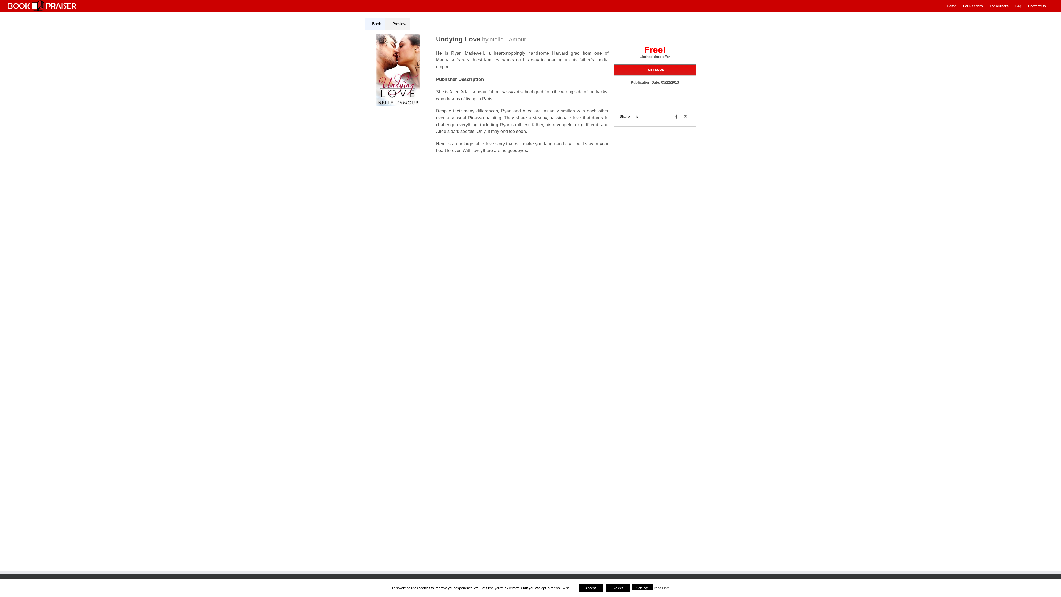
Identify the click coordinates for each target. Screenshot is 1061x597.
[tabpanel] (489, 97)
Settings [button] (642, 588)
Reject (618, 588)
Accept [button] (590, 588)
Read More (662, 587)
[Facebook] (676, 116)
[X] (685, 116)
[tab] (375, 24)
